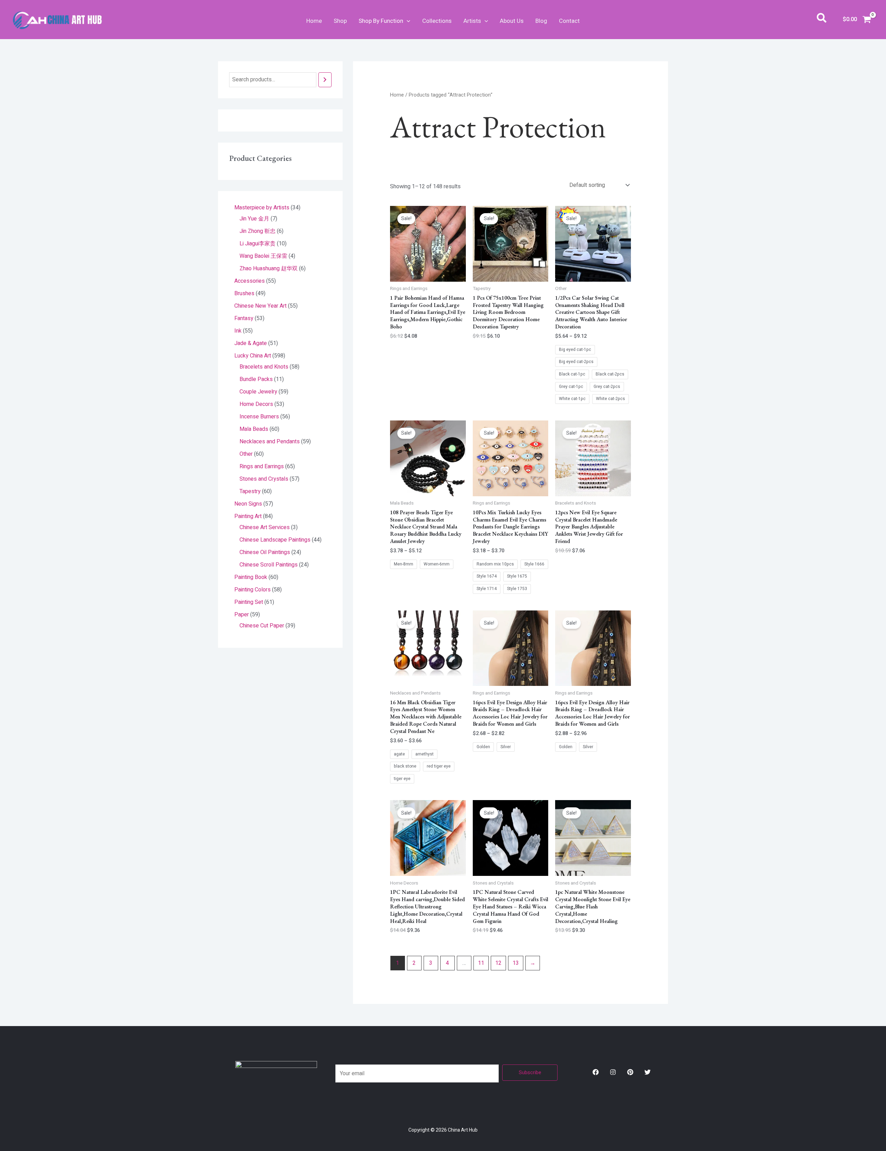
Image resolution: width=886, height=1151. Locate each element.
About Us (512, 21)
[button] (406, 21)
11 (481, 963)
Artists (472, 21)
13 (516, 963)
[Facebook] (596, 1072)
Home (314, 21)
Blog (541, 21)
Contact (569, 21)
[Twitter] (647, 1072)
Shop (340, 21)
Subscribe (530, 1072)
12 (498, 963)
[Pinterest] (630, 1072)
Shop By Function (381, 21)
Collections (437, 21)
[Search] (325, 79)
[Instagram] (613, 1072)
